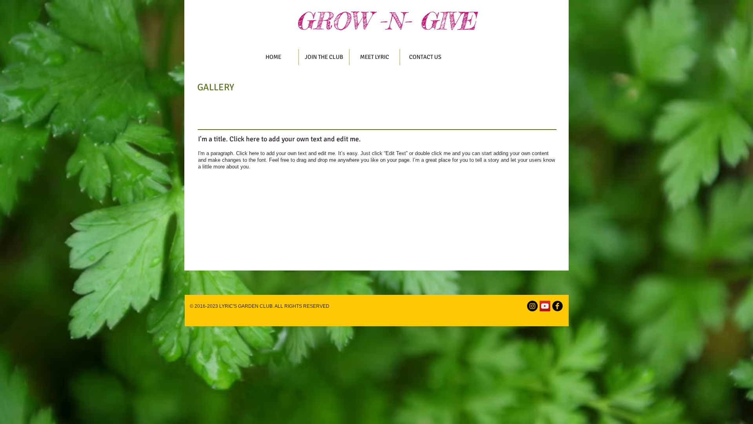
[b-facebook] (557, 306)
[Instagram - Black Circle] (532, 306)
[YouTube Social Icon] (545, 306)
